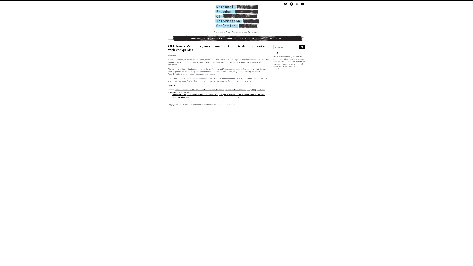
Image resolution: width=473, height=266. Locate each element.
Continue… (172, 85)
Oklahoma (261, 90)
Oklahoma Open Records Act (179, 92)
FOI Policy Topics (248, 38)
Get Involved (275, 38)
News (263, 38)
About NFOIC (196, 38)
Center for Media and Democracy (211, 90)
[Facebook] (291, 4)
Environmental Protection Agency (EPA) (240, 90)
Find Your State (214, 38)
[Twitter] (285, 4)
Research (231, 38)
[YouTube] (302, 4)
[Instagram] (297, 4)
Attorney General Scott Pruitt (186, 90)
